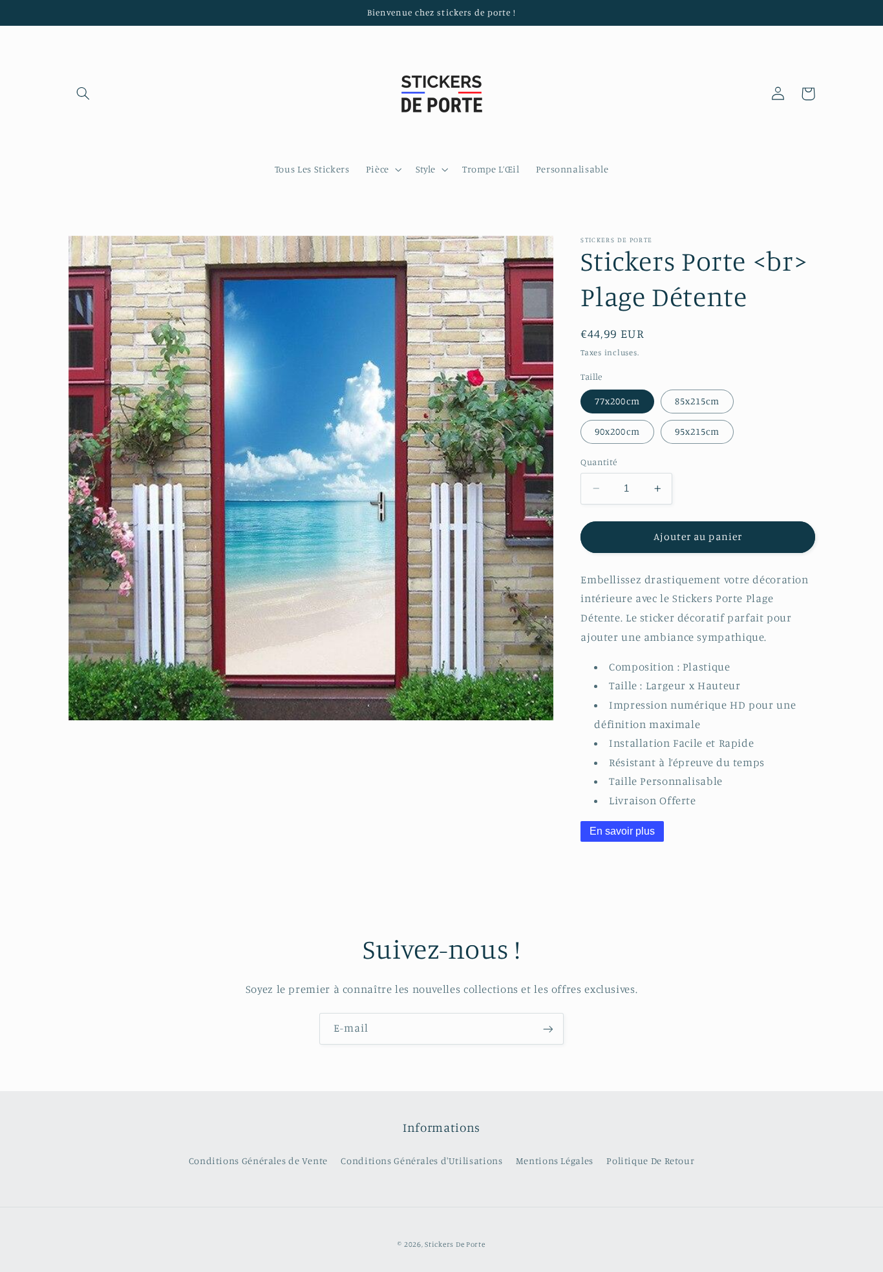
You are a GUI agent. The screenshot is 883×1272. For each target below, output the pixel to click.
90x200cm (617, 431)
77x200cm (617, 400)
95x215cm (697, 431)
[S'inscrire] (548, 1029)
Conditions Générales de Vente (258, 1160)
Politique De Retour (650, 1160)
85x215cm (697, 400)
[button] (83, 94)
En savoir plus (622, 831)
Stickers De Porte (455, 1244)
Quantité (598, 462)
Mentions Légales (554, 1160)
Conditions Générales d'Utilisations (421, 1160)
